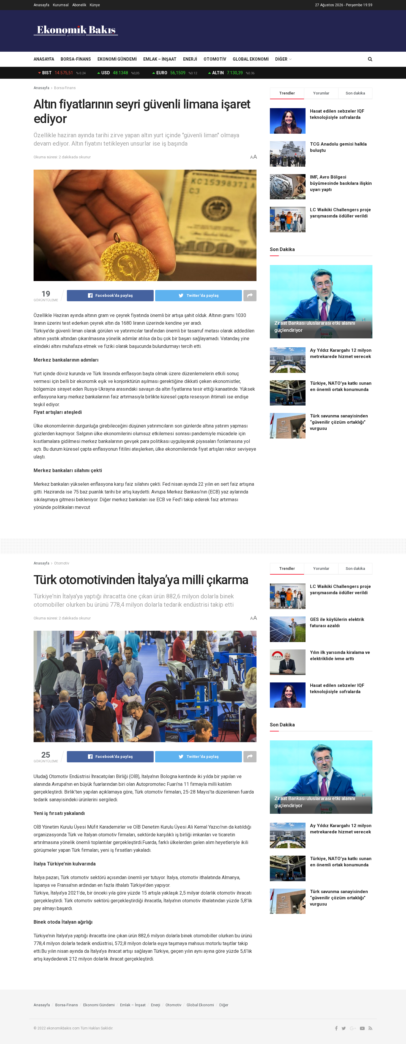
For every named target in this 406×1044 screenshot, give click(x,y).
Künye (95, 5)
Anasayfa (41, 5)
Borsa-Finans (76, 59)
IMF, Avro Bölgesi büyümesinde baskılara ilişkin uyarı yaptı (341, 183)
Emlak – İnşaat (160, 59)
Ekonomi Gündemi (117, 59)
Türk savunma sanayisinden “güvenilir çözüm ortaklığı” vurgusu (339, 422)
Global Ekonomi (251, 59)
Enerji (190, 59)
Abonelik (79, 5)
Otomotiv (215, 59)
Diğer (281, 59)
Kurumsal (61, 5)
